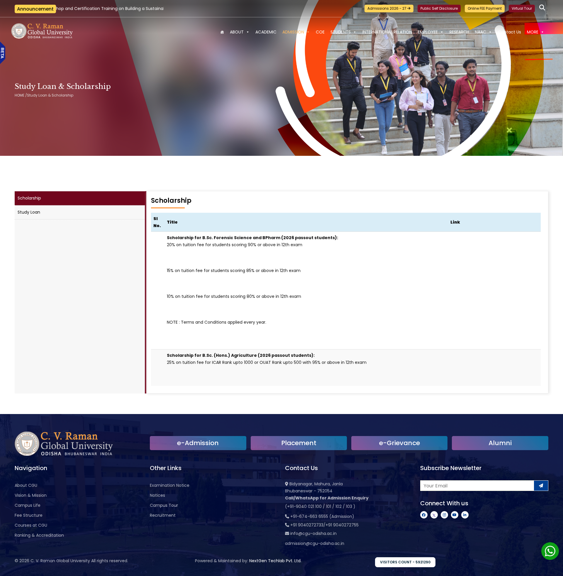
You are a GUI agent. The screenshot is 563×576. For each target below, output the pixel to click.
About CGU (26, 485)
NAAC (480, 32)
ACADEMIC (266, 32)
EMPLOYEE (428, 32)
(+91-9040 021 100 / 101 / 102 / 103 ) (320, 506)
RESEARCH (459, 32)
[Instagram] (444, 514)
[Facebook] (424, 514)
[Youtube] (454, 514)
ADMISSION (293, 32)
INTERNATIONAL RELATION (387, 32)
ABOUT (237, 32)
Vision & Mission (31, 495)
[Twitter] (434, 514)
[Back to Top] (553, 568)
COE (320, 32)
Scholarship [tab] (29, 198)
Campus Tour (164, 505)
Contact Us (509, 32)
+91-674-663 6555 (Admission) (322, 516)
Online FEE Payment (485, 8)
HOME (19, 95)
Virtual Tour (522, 8)
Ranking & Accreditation (39, 535)
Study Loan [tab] (29, 212)
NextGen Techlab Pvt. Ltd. (275, 561)
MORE (532, 32)
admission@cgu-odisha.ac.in (314, 543)
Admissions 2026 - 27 (387, 8)
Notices (157, 495)
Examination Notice (169, 485)
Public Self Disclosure (439, 8)
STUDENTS (340, 32)
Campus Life (27, 505)
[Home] (222, 32)
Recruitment (163, 515)
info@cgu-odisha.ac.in (313, 533)
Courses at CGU (31, 525)
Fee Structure (29, 515)
